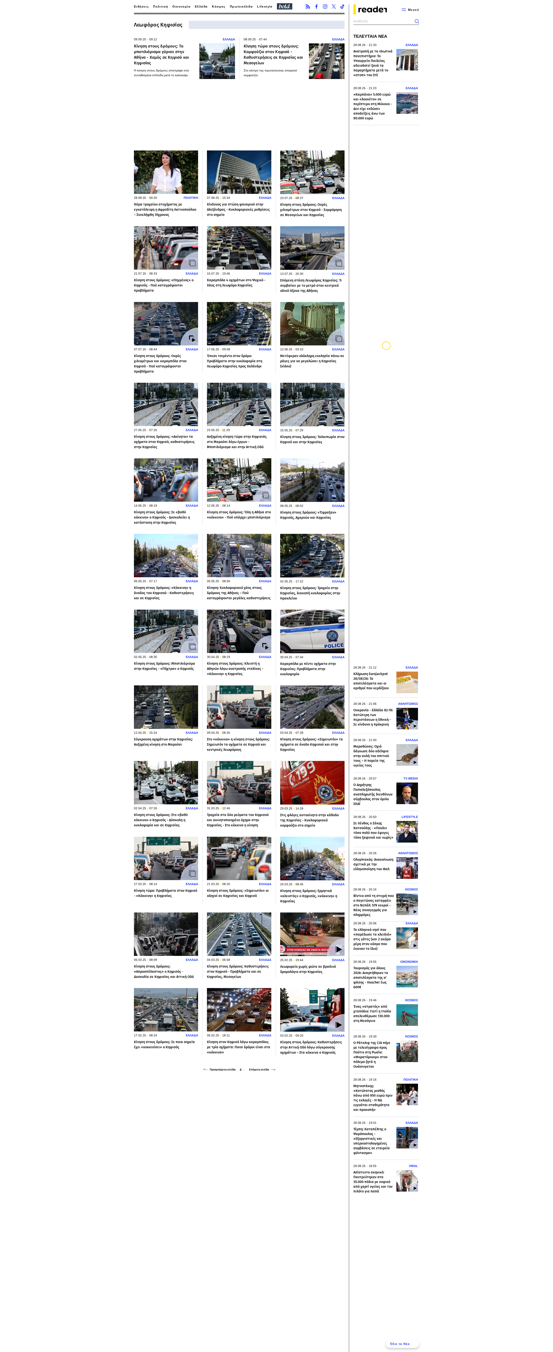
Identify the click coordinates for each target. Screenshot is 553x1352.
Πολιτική (160, 6)
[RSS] (308, 6)
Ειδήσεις (141, 6)
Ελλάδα (201, 6)
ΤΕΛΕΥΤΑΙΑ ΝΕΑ (370, 36)
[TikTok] (342, 6)
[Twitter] (334, 6)
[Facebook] (316, 6)
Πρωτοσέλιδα (241, 6)
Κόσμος (218, 6)
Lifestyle (265, 6)
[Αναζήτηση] (417, 21)
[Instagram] (325, 6)
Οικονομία (181, 6)
